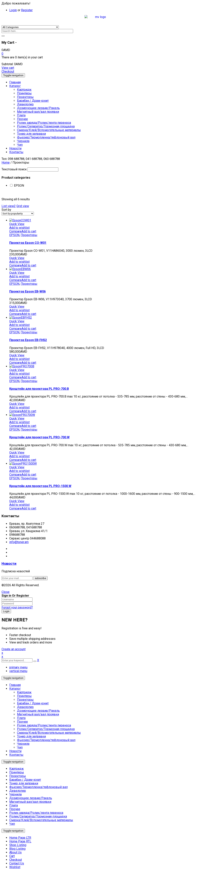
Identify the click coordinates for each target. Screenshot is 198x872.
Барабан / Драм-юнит (33, 703)
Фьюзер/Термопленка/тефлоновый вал (46, 740)
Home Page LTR (20, 838)
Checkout (8, 71)
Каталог (15, 688)
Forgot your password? (17, 607)
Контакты (16, 755)
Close (5, 592)
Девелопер (25, 707)
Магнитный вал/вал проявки (38, 714)
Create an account (14, 649)
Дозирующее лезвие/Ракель (38, 710)
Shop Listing (17, 845)
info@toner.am (19, 542)
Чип (20, 747)
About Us (15, 852)
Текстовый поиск (14, 169)
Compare (15, 231)
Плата (21, 718)
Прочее (22, 722)
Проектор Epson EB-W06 (27, 291)
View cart (8, 68)
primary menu (18, 667)
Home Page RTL (20, 841)
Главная (15, 685)
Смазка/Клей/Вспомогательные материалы (49, 733)
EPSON (19, 185)
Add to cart (28, 231)
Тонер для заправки (31, 736)
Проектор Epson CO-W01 (27, 243)
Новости (9, 563)
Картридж (24, 692)
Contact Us (16, 863)
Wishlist (14, 867)
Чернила (23, 744)
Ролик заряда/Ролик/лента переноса (44, 725)
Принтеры (24, 696)
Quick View (16, 224)
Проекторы (29, 235)
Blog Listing (17, 849)
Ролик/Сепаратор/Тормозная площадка (46, 729)
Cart (12, 856)
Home (6, 162)
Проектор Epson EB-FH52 (28, 340)
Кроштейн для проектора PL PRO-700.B (39, 389)
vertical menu (18, 671)
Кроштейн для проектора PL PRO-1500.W (40, 486)
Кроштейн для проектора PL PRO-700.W (39, 437)
